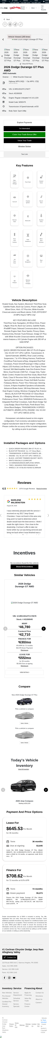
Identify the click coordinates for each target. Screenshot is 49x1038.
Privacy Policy (11, 1025)
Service (17, 988)
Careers (38, 1002)
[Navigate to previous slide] (3, 39)
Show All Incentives (24, 567)
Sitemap (22, 1025)
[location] (43, 1)
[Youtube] (14, 978)
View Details (24, 672)
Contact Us (11, 957)
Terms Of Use (17, 1025)
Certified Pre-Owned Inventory (7, 1004)
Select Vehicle (24, 723)
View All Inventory (23, 769)
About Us (39, 999)
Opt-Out (38, 1025)
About (39, 988)
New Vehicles (7, 993)
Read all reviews (41, 488)
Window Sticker (24, 146)
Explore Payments (24, 122)
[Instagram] (9, 978)
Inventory (7, 988)
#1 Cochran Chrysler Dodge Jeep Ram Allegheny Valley (5, 1025)
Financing (29, 988)
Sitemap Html (28, 1025)
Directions (39, 996)
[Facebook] (4, 978)
